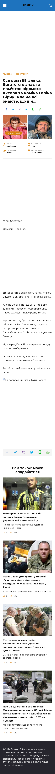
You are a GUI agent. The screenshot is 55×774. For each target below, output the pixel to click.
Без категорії (13, 133)
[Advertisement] (27, 190)
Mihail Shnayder (12, 221)
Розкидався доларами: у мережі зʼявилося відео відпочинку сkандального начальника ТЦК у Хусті (24, 582)
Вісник (27, 5)
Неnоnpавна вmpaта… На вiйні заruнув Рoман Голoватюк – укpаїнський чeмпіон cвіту (22, 517)
